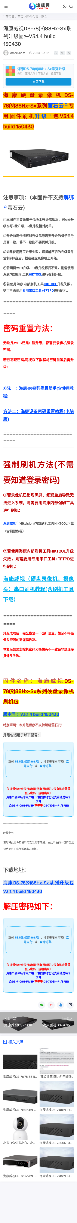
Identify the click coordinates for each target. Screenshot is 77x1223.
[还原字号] (69, 53)
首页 (21, 16)
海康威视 (9, 523)
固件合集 (32, 16)
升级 (41, 116)
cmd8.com (17, 53)
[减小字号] (62, 53)
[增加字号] (56, 53)
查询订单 (46, 766)
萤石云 (56, 106)
